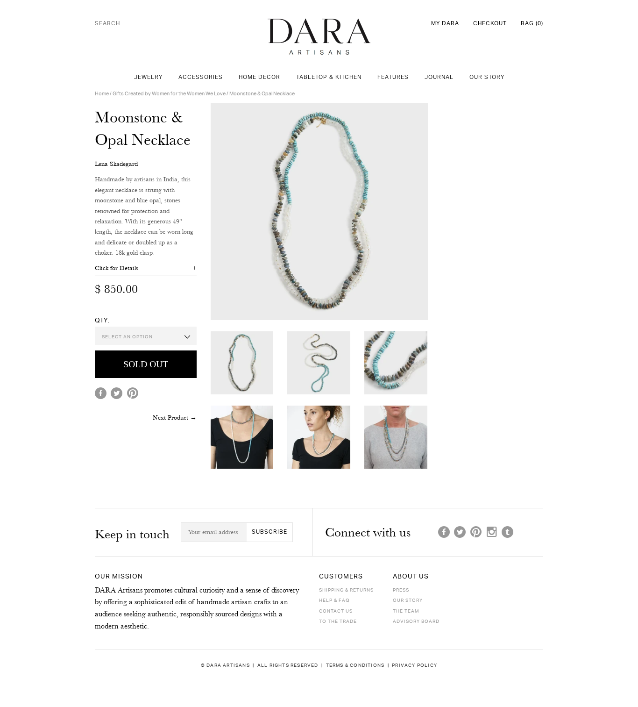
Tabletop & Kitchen (329, 77)
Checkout (490, 23)
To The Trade (338, 621)
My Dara (445, 23)
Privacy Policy (414, 665)
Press (401, 590)
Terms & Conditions (355, 665)
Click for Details (116, 267)
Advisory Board (416, 621)
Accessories (200, 77)
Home (102, 94)
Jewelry (148, 77)
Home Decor (259, 77)
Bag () (532, 23)
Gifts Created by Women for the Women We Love (169, 94)
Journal (439, 77)
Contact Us (336, 611)
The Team (406, 611)
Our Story (486, 77)
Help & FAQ (334, 600)
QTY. (102, 320)
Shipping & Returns (346, 590)
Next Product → (175, 417)
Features (393, 77)
